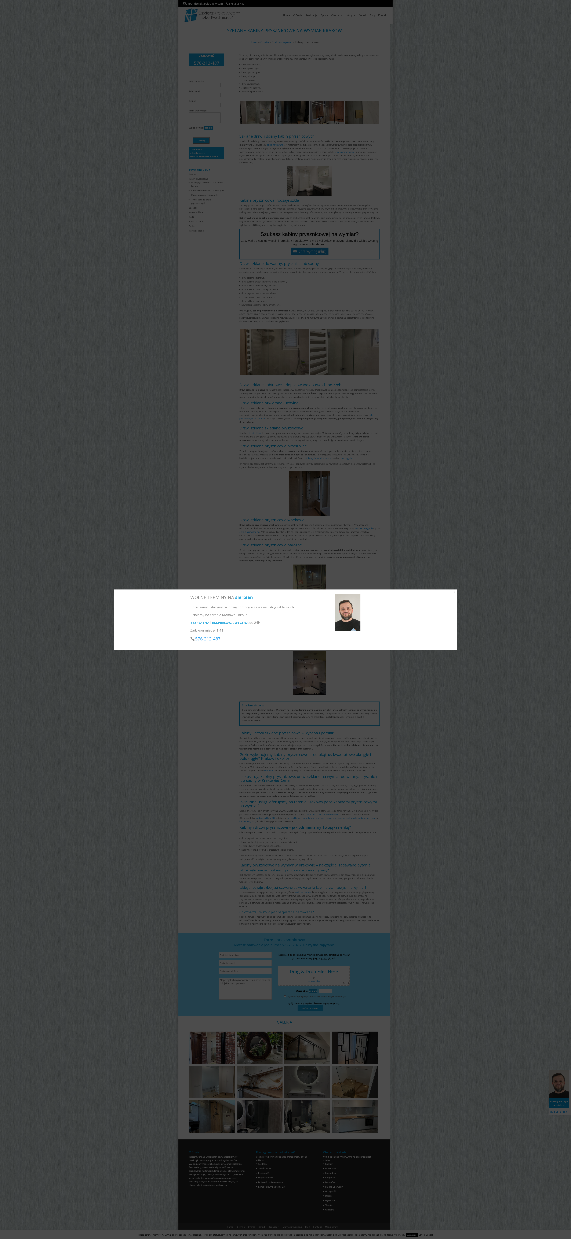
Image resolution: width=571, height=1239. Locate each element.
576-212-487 (208, 639)
